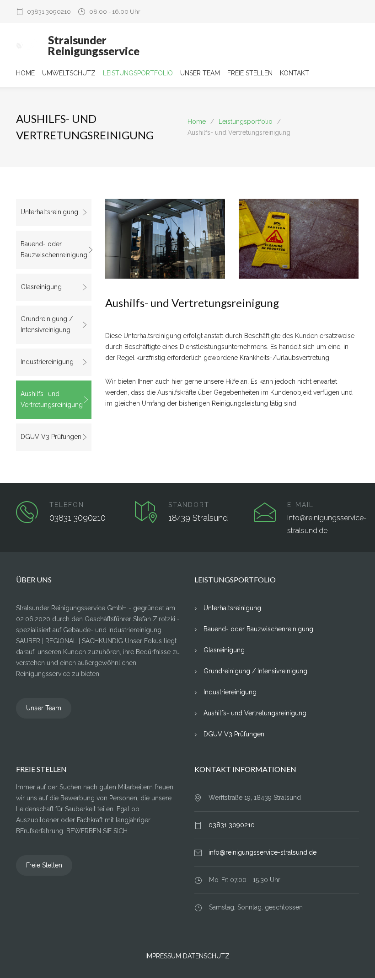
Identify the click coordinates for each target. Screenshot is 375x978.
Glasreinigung (41, 287)
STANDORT (188, 504)
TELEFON (66, 504)
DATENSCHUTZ (206, 956)
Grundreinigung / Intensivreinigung (47, 324)
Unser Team (43, 708)
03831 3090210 (49, 11)
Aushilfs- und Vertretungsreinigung (52, 399)
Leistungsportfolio (246, 121)
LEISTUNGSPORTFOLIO (138, 73)
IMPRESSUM (163, 956)
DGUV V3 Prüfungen (51, 436)
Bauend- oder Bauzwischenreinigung (54, 249)
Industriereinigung (47, 361)
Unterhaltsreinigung (49, 212)
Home (197, 121)
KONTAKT (294, 73)
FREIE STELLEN (250, 73)
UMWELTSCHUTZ (69, 73)
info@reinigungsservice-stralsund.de (262, 852)
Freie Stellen (44, 865)
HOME (25, 73)
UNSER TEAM (200, 73)
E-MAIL (300, 504)
